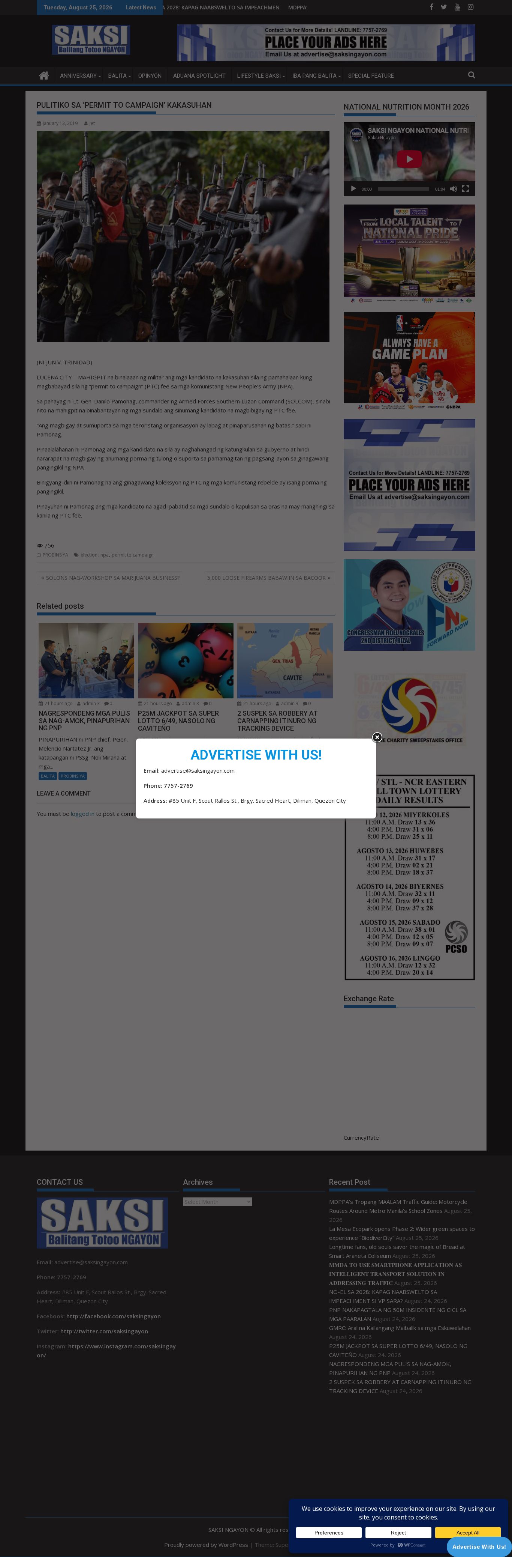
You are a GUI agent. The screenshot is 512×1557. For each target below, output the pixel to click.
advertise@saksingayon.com (198, 770)
